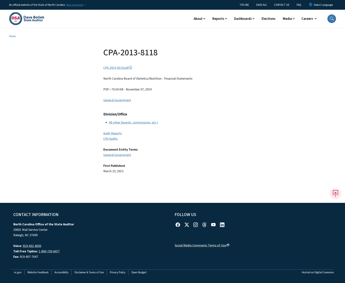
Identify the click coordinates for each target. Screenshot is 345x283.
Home (12, 36)
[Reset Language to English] (310, 5)
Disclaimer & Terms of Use (89, 272)
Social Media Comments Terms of (200, 245)
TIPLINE (244, 5)
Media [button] (287, 18)
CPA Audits (110, 139)
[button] (331, 18)
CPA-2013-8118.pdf (116, 68)
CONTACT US (281, 5)
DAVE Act (261, 5)
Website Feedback (38, 272)
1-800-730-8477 (49, 251)
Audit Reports (112, 133)
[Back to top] (335, 193)
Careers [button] (308, 18)
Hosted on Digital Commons (318, 272)
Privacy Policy (117, 272)
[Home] (27, 14)
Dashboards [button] (243, 18)
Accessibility (61, 272)
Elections (268, 18)
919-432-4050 (32, 246)
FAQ (298, 5)
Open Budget (139, 272)
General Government (117, 100)
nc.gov (18, 272)
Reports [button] (218, 18)
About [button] (198, 18)
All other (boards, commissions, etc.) (133, 122)
